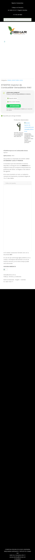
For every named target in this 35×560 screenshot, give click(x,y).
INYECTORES (15, 80)
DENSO (9, 80)
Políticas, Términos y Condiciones (12, 276)
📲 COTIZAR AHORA (13, 106)
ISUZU (21, 80)
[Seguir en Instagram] (17, 420)
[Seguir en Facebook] (14, 420)
